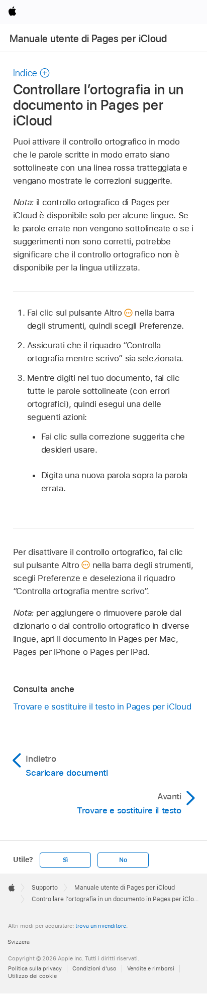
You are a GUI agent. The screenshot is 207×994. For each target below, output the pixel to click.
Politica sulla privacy (35, 968)
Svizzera (19, 941)
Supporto (45, 887)
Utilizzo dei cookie (32, 975)
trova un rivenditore (100, 925)
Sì (65, 860)
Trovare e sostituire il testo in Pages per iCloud (102, 706)
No (123, 860)
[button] (31, 73)
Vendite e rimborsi (150, 968)
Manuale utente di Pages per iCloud (88, 39)
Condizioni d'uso (94, 968)
